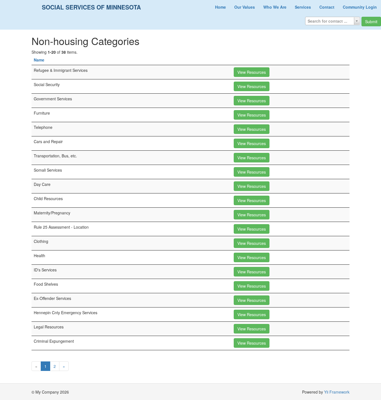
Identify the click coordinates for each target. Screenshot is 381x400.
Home (220, 7)
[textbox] (332, 21)
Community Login (360, 7)
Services (303, 7)
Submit (371, 21)
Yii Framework (336, 392)
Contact (326, 7)
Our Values (244, 7)
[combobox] (332, 21)
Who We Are (274, 7)
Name (39, 60)
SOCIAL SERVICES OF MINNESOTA (91, 7)
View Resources (251, 72)
